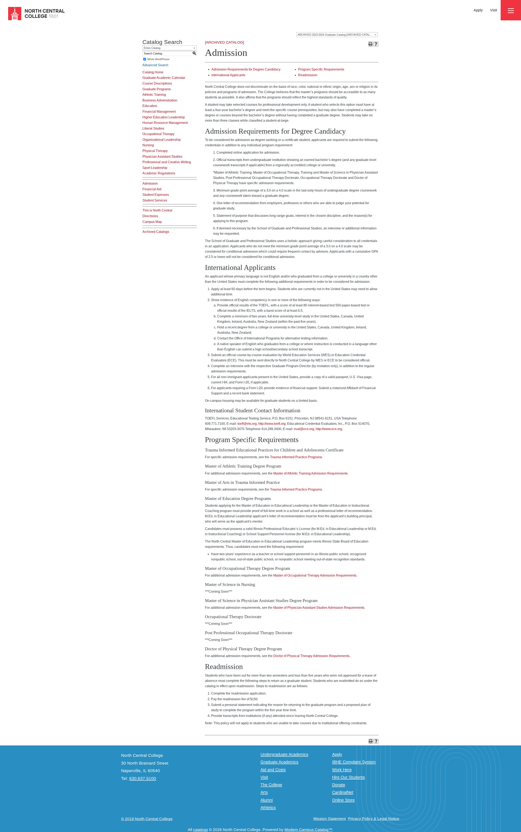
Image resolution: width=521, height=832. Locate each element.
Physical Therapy (155, 151)
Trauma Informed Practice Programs (296, 457)
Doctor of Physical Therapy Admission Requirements (311, 656)
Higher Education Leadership (163, 117)
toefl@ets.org (247, 423)
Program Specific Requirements (321, 69)
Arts (264, 792)
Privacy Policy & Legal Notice (373, 819)
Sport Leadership (154, 167)
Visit (493, 10)
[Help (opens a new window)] (376, 44)
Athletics (268, 807)
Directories (150, 216)
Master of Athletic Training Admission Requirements (310, 473)
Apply (478, 10)
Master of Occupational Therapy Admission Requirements (314, 575)
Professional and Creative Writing (166, 162)
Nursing (148, 145)
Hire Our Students (348, 777)
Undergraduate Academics (284, 754)
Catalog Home (152, 72)
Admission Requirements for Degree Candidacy (245, 69)
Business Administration (159, 100)
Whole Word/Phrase (158, 59)
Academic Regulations (158, 173)
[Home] (32, 13)
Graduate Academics (279, 762)
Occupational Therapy (158, 134)
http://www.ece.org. (329, 429)
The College (271, 784)
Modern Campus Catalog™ (308, 830)
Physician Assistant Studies (162, 156)
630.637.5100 (142, 778)
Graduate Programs (156, 89)
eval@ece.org (304, 429)
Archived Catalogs (155, 231)
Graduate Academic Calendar (163, 77)
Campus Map (152, 221)
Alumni (266, 800)
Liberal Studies (153, 128)
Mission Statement (329, 819)
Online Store (343, 800)
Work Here (342, 769)
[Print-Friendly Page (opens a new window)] (370, 44)
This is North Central (157, 210)
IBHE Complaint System (354, 762)
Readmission (307, 75)
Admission (150, 183)
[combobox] (337, 34)
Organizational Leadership (161, 139)
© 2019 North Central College (147, 819)
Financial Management (159, 111)
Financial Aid (151, 189)
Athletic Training (154, 94)
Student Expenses (155, 194)
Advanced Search (155, 65)
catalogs (200, 830)
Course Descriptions (157, 83)
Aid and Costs (273, 769)
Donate (338, 784)
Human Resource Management (165, 122)
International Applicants (228, 75)
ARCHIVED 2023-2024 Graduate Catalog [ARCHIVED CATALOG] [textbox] (336, 34)
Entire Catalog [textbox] (152, 48)
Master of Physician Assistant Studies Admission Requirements (318, 607)
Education (149, 106)
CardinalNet (342, 792)
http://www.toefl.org (272, 423)
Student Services (154, 200)
